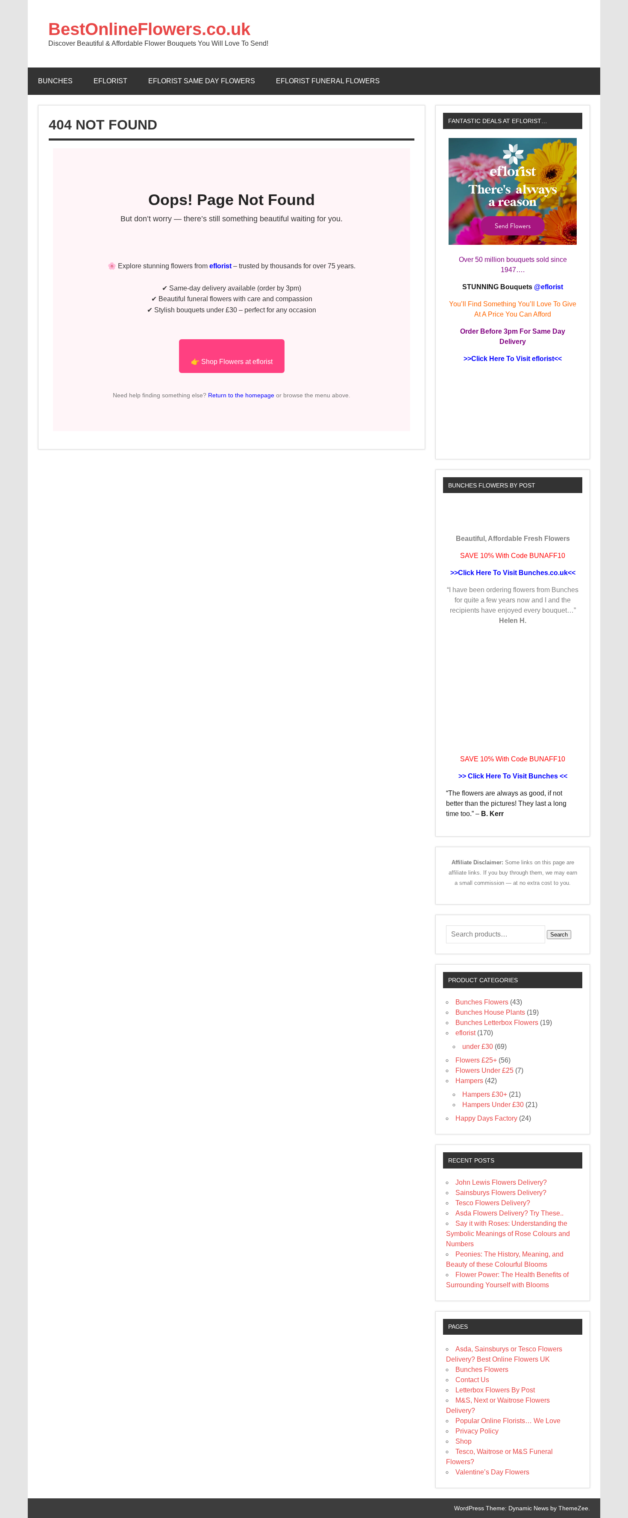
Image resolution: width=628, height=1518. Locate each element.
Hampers (469, 1080)
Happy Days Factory (486, 1118)
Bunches (55, 81)
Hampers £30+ (484, 1094)
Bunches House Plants (490, 1012)
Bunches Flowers (481, 1002)
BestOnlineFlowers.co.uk (149, 29)
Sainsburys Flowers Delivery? (500, 1192)
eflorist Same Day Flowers (201, 81)
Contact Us (472, 1379)
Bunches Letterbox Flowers (496, 1022)
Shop (463, 1441)
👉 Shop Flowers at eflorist (232, 361)
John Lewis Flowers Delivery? (501, 1182)
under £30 (477, 1046)
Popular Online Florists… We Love (508, 1420)
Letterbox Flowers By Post (495, 1390)
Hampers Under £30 (493, 1104)
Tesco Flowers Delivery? (492, 1203)
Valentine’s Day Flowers (492, 1472)
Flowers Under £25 (484, 1070)
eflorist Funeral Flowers (328, 81)
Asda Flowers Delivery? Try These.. (509, 1213)
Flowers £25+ (476, 1060)
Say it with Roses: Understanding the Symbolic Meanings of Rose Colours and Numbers (508, 1234)
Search (559, 934)
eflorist (110, 81)
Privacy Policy (477, 1431)
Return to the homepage (240, 395)
